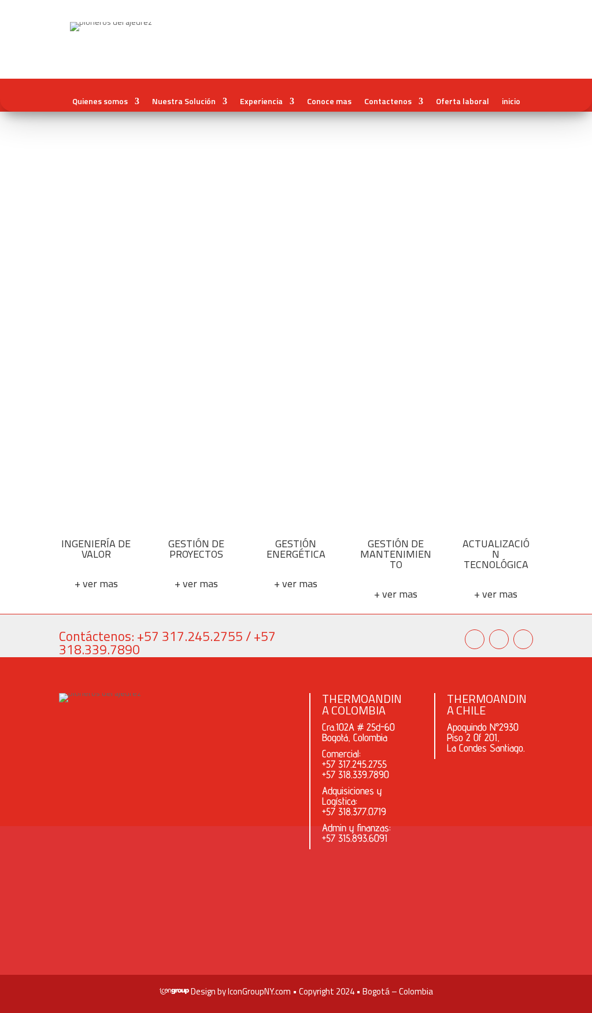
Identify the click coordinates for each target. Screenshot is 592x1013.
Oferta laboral (462, 101)
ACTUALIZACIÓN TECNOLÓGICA (496, 554)
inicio (511, 101)
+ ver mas (96, 583)
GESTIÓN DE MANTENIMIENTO (395, 554)
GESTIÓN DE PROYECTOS (196, 549)
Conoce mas (329, 101)
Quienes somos (100, 101)
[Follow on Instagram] (474, 639)
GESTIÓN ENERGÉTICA (296, 549)
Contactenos (388, 101)
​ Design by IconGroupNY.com (240, 991)
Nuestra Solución (184, 101)
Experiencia (261, 101)
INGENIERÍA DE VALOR (96, 549)
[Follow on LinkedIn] (523, 639)
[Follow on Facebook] (499, 639)
